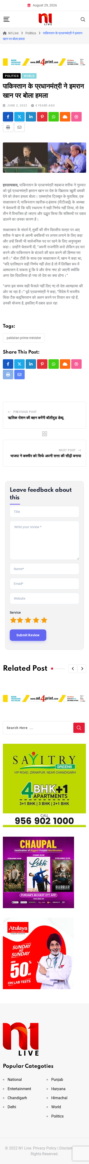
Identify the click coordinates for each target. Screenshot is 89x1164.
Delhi (12, 1107)
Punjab (57, 1079)
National (15, 1079)
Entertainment (19, 1089)
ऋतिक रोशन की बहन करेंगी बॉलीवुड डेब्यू (35, 418)
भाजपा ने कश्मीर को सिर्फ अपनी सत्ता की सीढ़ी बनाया (45, 456)
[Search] (83, 18)
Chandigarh (17, 1098)
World (56, 1107)
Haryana (58, 1089)
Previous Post (25, 412)
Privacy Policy (44, 1148)
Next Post (67, 450)
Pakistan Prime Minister (24, 338)
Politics (57, 1116)
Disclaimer (68, 1148)
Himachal (59, 1098)
